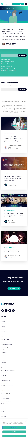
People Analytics (9, 174)
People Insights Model (5, 380)
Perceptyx (11, 184)
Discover (3, 321)
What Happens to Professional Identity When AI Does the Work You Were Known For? (13, 31)
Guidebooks (3, 375)
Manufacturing (4, 352)
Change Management (5, 347)
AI (2, 27)
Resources (7, 8)
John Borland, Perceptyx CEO (15, 146)
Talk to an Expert (18, 4)
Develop (3, 326)
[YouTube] (13, 310)
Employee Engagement (8, 68)
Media (2, 414)
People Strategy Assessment (7, 385)
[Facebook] (9, 310)
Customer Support (5, 396)
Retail (2, 354)
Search (23, 55)
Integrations (3, 331)
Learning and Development (6, 344)
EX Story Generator (5, 398)
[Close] (25, 421)
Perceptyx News (9, 134)
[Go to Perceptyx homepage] (4, 4)
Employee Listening (6, 63)
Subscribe (22, 89)
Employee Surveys (6, 66)
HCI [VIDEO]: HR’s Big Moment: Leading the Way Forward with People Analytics (13, 178)
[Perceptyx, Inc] (7, 304)
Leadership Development (8, 70)
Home (2, 8)
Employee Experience (7, 61)
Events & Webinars (5, 372)
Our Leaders (3, 416)
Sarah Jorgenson (11, 43)
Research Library (4, 383)
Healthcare (3, 349)
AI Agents (3, 329)
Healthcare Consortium (6, 401)
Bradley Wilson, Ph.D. (14, 255)
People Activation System (6, 318)
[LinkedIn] (2, 310)
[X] (6, 310)
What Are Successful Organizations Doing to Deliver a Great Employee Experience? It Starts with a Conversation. (13, 139)
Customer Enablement (5, 393)
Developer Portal (4, 403)
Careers (2, 411)
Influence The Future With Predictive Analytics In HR (11, 251)
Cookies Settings (14, 427)
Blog (2, 367)
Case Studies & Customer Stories (8, 370)
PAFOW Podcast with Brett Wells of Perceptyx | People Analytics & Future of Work (13, 215)
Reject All (14, 431)
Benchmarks (3, 365)
